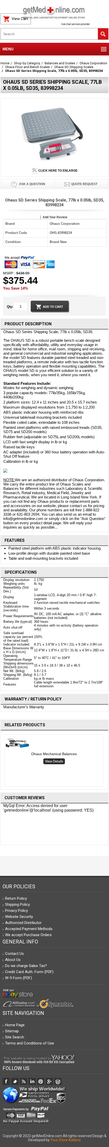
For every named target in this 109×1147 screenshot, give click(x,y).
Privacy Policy (16, 910)
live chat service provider (75, 24)
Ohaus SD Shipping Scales (73, 67)
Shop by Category (27, 63)
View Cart (20, 18)
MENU (8, 49)
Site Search (14, 1037)
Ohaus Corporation (93, 63)
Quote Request (84, 184)
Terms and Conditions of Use (29, 1043)
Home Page (15, 1025)
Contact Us (14, 953)
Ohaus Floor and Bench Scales (27, 67)
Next (106, 762)
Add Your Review (55, 217)
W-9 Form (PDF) (18, 978)
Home (5, 63)
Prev (3, 762)
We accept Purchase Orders (28, 935)
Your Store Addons (65, 1140)
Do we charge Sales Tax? (26, 965)
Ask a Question (31, 184)
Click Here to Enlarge (58, 170)
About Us (13, 959)
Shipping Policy (17, 904)
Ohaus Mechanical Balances (54, 754)
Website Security (19, 916)
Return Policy (16, 898)
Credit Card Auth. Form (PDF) (29, 972)
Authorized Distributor (23, 922)
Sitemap (12, 1031)
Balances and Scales (60, 63)
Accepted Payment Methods (28, 929)
